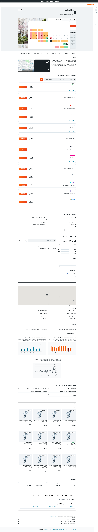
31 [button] (64, 43)
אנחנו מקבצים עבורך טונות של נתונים (68, 521)
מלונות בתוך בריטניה (59, 529)
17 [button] (64, 38)
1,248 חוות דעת (69, 13)
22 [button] (50, 38)
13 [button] (56, 35)
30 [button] (67, 43)
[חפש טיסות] (96, 8)
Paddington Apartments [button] (27, 465)
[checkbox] (70, 274)
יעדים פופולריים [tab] (62, 499)
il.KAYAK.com (74, 529)
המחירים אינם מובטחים (53, 516)
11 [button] (61, 35)
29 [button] (50, 41)
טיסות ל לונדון (71, 506)
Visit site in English (44, 1)
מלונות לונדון (46, 529)
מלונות (70, 529)
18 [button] (61, 38)
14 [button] (53, 35)
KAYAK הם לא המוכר (71, 519)
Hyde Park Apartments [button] (57, 420)
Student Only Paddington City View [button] (25, 420)
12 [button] (30, 32)
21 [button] (53, 38)
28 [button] (53, 41)
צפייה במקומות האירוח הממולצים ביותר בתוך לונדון (27, 451)
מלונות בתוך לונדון (35, 506)
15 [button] (50, 35)
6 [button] (56, 32)
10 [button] (64, 35)
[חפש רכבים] (96, 12)
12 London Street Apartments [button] (70, 420)
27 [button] (56, 41)
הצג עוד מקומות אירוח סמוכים (23, 406)
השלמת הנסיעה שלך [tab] (70, 499)
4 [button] (33, 30)
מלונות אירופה (65, 529)
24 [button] (64, 41)
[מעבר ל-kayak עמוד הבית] (90, 4)
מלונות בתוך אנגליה (52, 529)
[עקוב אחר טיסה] (96, 18)
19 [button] (30, 35)
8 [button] (41, 32)
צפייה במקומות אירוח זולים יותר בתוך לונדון (26, 428)
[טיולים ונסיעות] (96, 21)
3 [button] (64, 32)
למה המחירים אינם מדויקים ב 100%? (68, 523)
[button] (1, 1)
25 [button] (61, 41)
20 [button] (56, 38)
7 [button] (53, 32)
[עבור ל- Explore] (96, 16)
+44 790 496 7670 (72, 16)
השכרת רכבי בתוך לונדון (52, 506)
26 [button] (59, 41)
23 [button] (67, 41)
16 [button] (67, 38)
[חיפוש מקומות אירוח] (96, 10)
